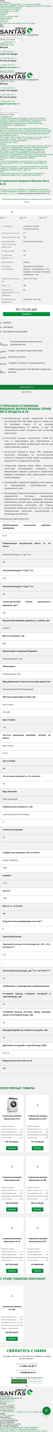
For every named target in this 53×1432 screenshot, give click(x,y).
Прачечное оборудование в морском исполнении (21, 154)
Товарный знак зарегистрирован (24, 1427)
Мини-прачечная (30, 128)
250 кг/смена (38, 137)
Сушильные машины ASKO (34, 173)
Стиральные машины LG (10, 166)
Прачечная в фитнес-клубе (11, 128)
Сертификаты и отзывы (10, 9)
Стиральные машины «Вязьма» (13, 146)
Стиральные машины (9, 118)
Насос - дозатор (24, 170)
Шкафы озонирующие (35, 149)
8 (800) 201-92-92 (7, 45)
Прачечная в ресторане (42, 130)
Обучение (4, 13)
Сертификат (8, 327)
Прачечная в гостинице (21, 130)
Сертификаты (5, 11)
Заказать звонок (7, 71)
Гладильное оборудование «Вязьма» (16, 147)
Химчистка (44, 133)
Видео (38, 4)
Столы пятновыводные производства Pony (18, 161)
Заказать (26, 314)
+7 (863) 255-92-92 (23, 1412)
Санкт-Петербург (14, 23)
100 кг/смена (15, 137)
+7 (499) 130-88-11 (7, 51)
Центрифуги (23, 118)
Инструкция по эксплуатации (15, 331)
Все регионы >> (6, 1401)
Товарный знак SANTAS (34, 6)
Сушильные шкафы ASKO (10, 175)
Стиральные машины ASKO (11, 173)
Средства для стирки (9, 142)
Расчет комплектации (9, 16)
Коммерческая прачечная (30, 132)
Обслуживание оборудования (12, 125)
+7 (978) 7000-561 (7, 1415)
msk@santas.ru (10, 41)
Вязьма (3, 144)
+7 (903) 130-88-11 (7, 1419)
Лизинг (3, 14)
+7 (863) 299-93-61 (39, 1412)
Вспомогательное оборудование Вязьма (17, 158)
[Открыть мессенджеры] (47, 1411)
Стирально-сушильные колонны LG (23, 168)
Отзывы (15, 11)
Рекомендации (6, 18)
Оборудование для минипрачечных (30, 152)
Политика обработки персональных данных (18, 1429)
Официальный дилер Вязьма (12, 6)
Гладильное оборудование (19, 120)
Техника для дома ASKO (31, 175)
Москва (3, 23)
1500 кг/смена (35, 139)
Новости (31, 4)
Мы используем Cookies (37, 1431)
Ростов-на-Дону (28, 23)
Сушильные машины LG (30, 166)
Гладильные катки (38, 120)
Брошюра (7, 322)
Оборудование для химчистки (13, 121)
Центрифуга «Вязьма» (9, 151)
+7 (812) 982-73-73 (7, 58)
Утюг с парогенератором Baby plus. (33, 163)
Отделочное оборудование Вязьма (31, 156)
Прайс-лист (4, 20)
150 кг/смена (26, 137)
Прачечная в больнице (9, 132)
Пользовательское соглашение (13, 1431)
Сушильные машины (37, 118)
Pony (2, 159)
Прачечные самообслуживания (13, 140)
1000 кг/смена (22, 139)
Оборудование (6, 116)
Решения (3, 127)
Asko (2, 171)
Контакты (4, 21)
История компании (14, 8)
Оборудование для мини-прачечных (28, 123)
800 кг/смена (11, 139)
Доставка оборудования (10, 4)
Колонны (4, 120)
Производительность (9, 135)
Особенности (26, 387)
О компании (5, 2)
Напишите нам (35, 1381)
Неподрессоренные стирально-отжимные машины (24, 148)
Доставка (26, 392)
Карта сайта (5, 1427)
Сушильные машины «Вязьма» (39, 146)
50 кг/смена (5, 137)
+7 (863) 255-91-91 (7, 65)
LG (1, 165)
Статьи (24, 4)
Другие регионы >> (10, 67)
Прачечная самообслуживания (27, 133)
